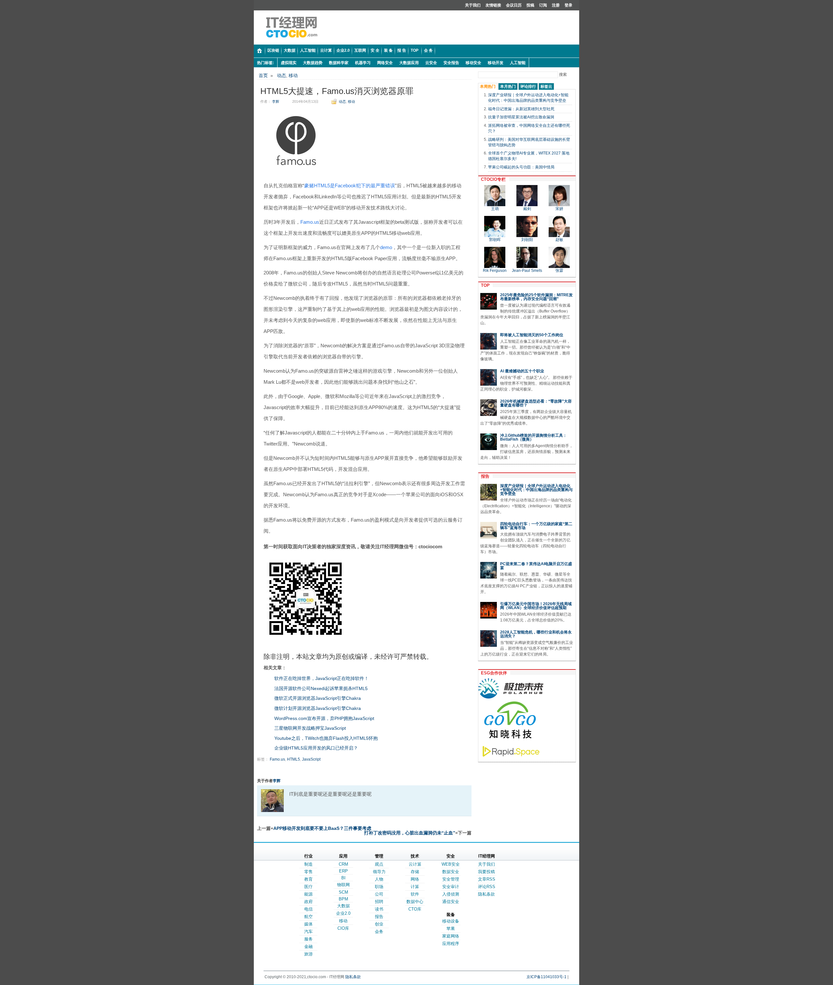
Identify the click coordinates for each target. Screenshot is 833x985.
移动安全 (473, 62)
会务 (379, 931)
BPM (343, 899)
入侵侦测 (450, 894)
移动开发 (495, 62)
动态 (281, 75)
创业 (379, 924)
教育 (308, 879)
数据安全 (450, 871)
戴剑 (527, 208)
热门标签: (265, 62)
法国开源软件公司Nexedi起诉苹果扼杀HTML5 (321, 688)
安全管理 (450, 879)
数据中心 (414, 901)
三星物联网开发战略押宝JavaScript (310, 728)
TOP (484, 285)
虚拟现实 (288, 62)
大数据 (343, 905)
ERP (343, 871)
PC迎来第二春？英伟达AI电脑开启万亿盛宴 (536, 566)
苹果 (450, 928)
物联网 (343, 884)
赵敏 (559, 239)
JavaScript (311, 759)
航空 (308, 916)
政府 (308, 901)
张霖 (559, 270)
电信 (308, 909)
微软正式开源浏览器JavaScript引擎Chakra (317, 698)
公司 (379, 894)
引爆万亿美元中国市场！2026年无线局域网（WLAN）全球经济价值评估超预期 (536, 606)
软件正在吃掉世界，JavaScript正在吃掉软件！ (321, 678)
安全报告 (451, 62)
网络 (415, 879)
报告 (483, 476)
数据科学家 (338, 62)
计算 (415, 886)
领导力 (379, 871)
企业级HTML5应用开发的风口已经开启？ (316, 748)
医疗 (308, 886)
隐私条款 (486, 894)
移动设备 (450, 921)
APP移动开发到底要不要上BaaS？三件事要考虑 (322, 828)
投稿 (530, 5)
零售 (308, 871)
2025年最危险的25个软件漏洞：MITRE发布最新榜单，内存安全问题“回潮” (536, 297)
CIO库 (343, 928)
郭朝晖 (495, 239)
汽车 (308, 931)
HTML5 (293, 759)
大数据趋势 (312, 62)
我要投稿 (486, 871)
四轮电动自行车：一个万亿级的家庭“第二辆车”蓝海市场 (536, 526)
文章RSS (486, 879)
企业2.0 (343, 913)
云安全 (431, 62)
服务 (308, 939)
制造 (308, 864)
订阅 (543, 5)
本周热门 (488, 86)
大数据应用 (409, 62)
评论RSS (486, 886)
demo (386, 247)
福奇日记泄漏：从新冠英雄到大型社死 (521, 109)
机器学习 (363, 62)
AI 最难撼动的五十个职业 (522, 371)
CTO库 (414, 909)
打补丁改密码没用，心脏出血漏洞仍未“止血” (409, 832)
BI (343, 877)
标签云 (546, 86)
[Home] (259, 51)
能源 (308, 894)
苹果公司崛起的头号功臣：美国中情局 (521, 167)
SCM (343, 892)
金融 (308, 946)
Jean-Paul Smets (527, 270)
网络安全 (385, 62)
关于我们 (473, 5)
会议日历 (514, 5)
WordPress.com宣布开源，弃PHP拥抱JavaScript (324, 718)
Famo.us (309, 222)
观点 (379, 864)
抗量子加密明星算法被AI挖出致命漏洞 (521, 117)
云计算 (415, 864)
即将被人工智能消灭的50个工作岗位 (531, 335)
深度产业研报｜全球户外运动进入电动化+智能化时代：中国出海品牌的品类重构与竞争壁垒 (536, 490)
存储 (415, 871)
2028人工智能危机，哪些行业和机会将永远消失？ (536, 634)
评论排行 (528, 86)
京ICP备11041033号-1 (546, 977)
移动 (293, 75)
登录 (568, 5)
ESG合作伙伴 (492, 673)
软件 (415, 894)
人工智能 (518, 62)
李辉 (275, 101)
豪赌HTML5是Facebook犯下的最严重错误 (349, 185)
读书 (379, 909)
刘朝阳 (527, 239)
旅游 (308, 954)
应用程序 (450, 943)
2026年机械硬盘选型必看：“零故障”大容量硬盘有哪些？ (536, 403)
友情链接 (493, 5)
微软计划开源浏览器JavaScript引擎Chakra (317, 708)
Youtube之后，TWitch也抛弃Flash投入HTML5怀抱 (326, 738)
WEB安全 (451, 864)
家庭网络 (450, 936)
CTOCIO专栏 (492, 179)
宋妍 (559, 208)
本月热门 (508, 86)
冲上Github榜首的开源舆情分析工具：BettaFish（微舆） (533, 437)
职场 (379, 886)
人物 (379, 879)
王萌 (495, 208)
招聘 (379, 901)
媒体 (308, 924)
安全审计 (450, 886)
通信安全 (450, 901)
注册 (556, 5)
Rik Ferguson (495, 270)
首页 (263, 75)
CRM (343, 864)
